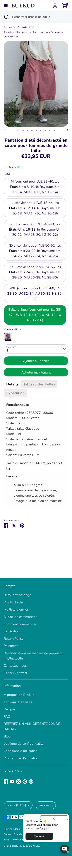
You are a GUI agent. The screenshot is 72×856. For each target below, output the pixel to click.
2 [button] (23, 130)
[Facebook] (6, 781)
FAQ (7, 716)
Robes (7, 834)
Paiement (11, 646)
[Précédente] (5, 130)
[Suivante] (67, 130)
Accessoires (19, 839)
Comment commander (20, 624)
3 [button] (27, 130)
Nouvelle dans (12, 829)
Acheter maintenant (36, 372)
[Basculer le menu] (6, 5)
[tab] (12, 384)
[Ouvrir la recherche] (6, 17)
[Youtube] (12, 781)
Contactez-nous (15, 665)
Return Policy (13, 638)
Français (43, 805)
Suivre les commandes (20, 617)
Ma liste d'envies (16, 609)
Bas (20, 167)
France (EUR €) (16, 805)
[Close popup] (54, 818)
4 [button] (31, 130)
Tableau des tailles (18, 702)
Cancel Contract (15, 673)
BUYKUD (34, 846)
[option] (36, 84)
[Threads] (31, 781)
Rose (8, 337)
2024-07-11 (23, 27)
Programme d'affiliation (21, 758)
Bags (6, 839)
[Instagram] (18, 781)
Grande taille (21, 834)
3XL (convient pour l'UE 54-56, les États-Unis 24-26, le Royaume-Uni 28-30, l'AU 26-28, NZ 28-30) (35, 272)
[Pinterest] (25, 781)
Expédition (12, 631)
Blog (7, 736)
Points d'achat (14, 602)
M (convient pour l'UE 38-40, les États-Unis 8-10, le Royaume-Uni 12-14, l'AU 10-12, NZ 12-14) (35, 186)
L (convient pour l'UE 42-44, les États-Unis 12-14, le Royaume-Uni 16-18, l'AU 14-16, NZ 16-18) (35, 208)
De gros (10, 709)
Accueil (8, 27)
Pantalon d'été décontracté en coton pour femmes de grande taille (33, 34)
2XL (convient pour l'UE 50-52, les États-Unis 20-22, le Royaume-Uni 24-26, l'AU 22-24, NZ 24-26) (35, 250)
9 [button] (54, 130)
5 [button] (36, 130)
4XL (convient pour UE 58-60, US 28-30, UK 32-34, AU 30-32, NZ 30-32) (35, 293)
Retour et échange (17, 595)
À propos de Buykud (19, 695)
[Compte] (55, 4)
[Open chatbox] (64, 849)
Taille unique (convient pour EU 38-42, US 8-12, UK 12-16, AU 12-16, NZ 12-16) (35, 314)
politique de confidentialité (24, 743)
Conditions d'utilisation (20, 751)
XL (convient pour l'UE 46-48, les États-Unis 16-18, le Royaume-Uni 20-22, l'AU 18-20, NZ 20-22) (35, 229)
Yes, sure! (39, 836)
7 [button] (45, 130)
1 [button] (18, 130)
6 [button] (40, 130)
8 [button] (49, 130)
